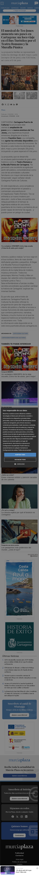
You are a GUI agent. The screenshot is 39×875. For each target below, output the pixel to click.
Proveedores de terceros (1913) (18, 429)
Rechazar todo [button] (20, 459)
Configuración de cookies (10, 450)
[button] (19, 464)
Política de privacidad (24, 450)
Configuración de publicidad (11, 445)
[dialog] (19, 437)
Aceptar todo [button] (20, 454)
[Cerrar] (37, 868)
